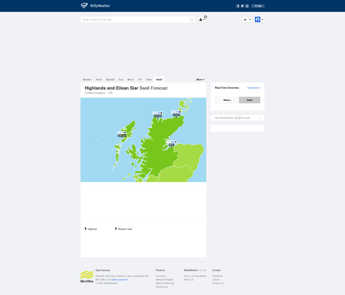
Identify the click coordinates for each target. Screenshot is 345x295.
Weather (87, 79)
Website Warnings (165, 283)
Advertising (161, 286)
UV (139, 79)
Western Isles (125, 229)
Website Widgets (164, 279)
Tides (149, 79)
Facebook (217, 276)
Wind (99, 79)
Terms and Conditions (195, 276)
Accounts (161, 276)
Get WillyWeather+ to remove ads (232, 117)
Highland (92, 229)
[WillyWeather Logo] (97, 6)
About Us (189, 279)
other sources (119, 279)
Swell (159, 79)
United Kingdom (95, 93)
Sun (121, 79)
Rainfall (110, 79)
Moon (131, 79)
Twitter (215, 279)
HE (111, 93)
